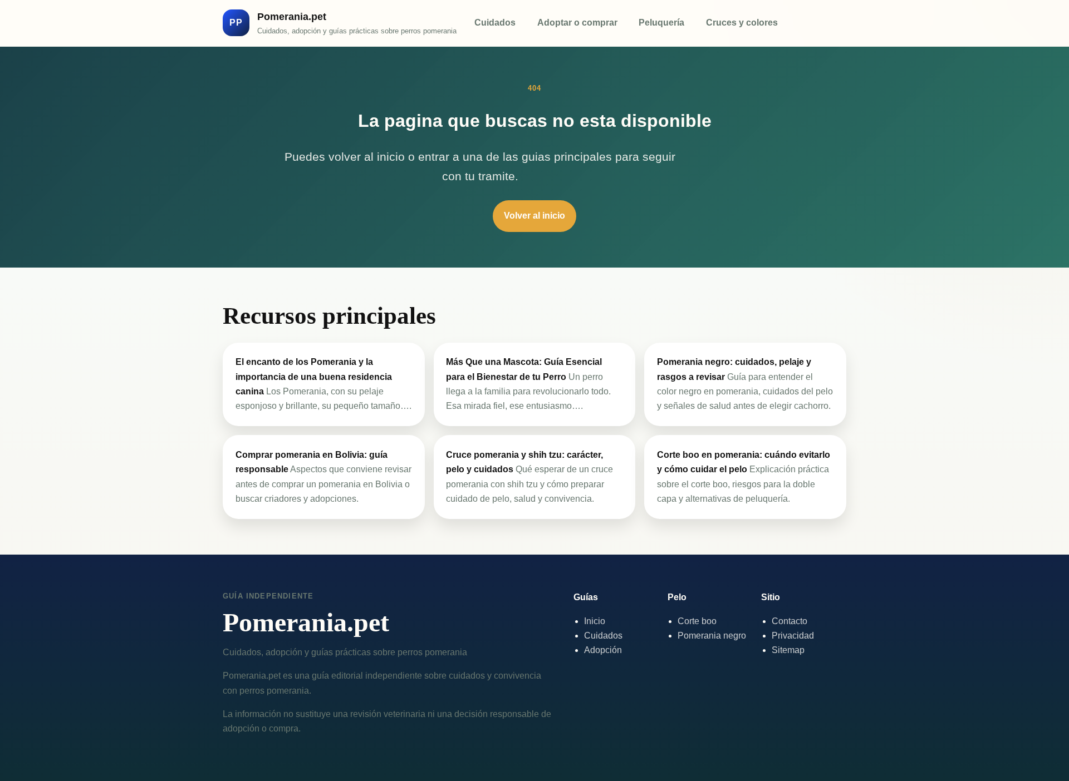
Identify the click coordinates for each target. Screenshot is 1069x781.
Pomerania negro (712, 635)
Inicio (594, 621)
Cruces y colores (742, 22)
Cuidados (495, 22)
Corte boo (697, 621)
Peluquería (661, 22)
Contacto (789, 621)
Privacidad (793, 635)
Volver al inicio (534, 215)
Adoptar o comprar (577, 22)
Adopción (603, 650)
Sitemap (788, 650)
